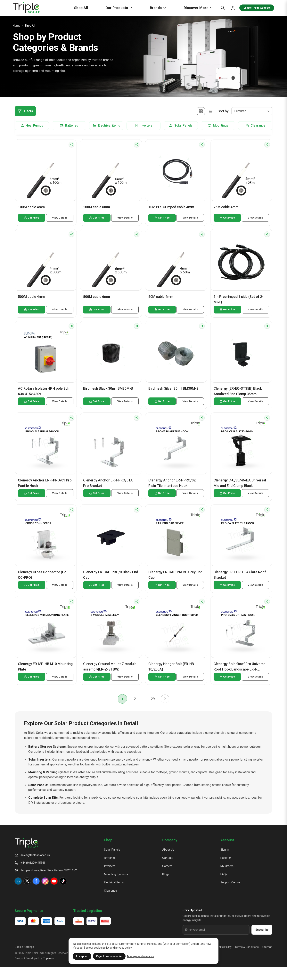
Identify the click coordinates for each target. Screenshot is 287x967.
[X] (27, 881)
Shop (108, 840)
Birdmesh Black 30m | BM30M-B (108, 388)
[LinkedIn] (18, 881)
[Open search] (222, 7)
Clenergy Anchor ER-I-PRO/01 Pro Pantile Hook (45, 483)
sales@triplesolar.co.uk (35, 855)
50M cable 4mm (160, 297)
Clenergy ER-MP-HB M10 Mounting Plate (45, 666)
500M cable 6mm (96, 297)
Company (169, 840)
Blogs (165, 874)
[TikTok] (63, 881)
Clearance (110, 890)
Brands (156, 8)
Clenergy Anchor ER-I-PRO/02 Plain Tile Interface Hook (172, 483)
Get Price (33, 217)
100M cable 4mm (31, 207)
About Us (168, 849)
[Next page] (165, 699)
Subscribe (261, 929)
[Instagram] (45, 881)
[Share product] (71, 144)
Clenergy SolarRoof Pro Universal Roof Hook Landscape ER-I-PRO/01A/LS (240, 667)
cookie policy (102, 947)
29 (153, 699)
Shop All (81, 8)
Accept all (82, 956)
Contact (167, 858)
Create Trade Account (256, 7)
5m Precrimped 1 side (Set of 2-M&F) (238, 299)
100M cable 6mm (96, 207)
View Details (59, 217)
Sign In (224, 849)
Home (16, 25)
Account (227, 840)
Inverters (109, 866)
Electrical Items (114, 882)
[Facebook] (36, 881)
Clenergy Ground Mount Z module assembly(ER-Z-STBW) (109, 666)
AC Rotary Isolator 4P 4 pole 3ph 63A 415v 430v (43, 391)
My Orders (227, 866)
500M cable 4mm (31, 297)
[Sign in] (233, 7)
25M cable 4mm (226, 207)
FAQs (223, 874)
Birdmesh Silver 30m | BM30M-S (173, 388)
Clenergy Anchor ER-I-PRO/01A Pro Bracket (108, 483)
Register (225, 858)
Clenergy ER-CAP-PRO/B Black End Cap (110, 574)
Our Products (116, 8)
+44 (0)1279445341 (32, 862)
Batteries (110, 858)
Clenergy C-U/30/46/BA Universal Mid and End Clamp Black (240, 483)
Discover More (196, 8)
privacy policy (123, 947)
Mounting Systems (116, 874)
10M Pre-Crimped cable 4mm (171, 207)
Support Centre (230, 882)
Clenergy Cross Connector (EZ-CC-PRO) (43, 574)
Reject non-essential (109, 956)
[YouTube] (54, 881)
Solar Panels (112, 849)
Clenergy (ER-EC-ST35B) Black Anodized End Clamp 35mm (238, 391)
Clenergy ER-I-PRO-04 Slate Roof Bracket (240, 574)
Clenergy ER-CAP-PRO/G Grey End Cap (175, 574)
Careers (167, 866)
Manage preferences (140, 956)
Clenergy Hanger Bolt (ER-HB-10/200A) (171, 666)
